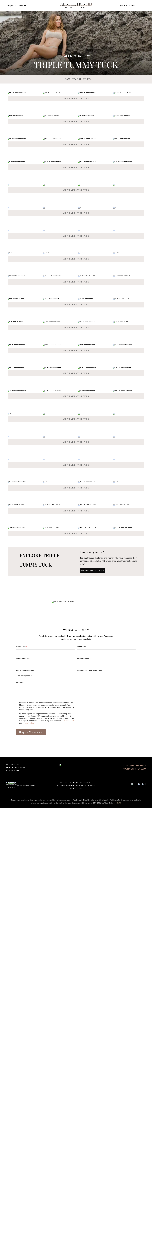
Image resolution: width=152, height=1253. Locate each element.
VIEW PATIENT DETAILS (76, 98)
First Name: (21, 647)
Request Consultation (30, 732)
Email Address (83, 658)
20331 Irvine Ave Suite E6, (134, 766)
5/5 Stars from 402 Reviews (26, 785)
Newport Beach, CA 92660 (134, 769)
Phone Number (23, 658)
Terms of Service (67, 721)
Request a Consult (15, 5)
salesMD (118, 803)
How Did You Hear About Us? (89, 670)
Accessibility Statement (66, 785)
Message (19, 682)
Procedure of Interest (25, 670)
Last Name (82, 647)
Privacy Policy (28, 723)
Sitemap (79, 788)
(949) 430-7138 (128, 5)
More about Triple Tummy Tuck (92, 570)
